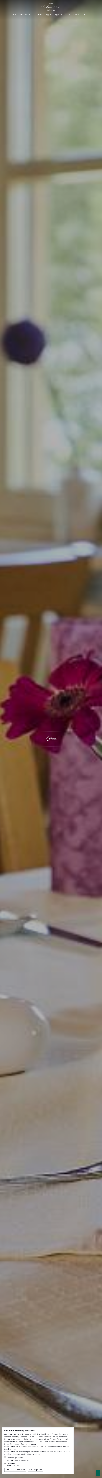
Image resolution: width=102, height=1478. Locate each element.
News (68, 14)
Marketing (10, 1463)
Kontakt (76, 14)
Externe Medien (12, 1466)
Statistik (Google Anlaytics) (17, 1460)
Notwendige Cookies (15, 1458)
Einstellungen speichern (15, 1470)
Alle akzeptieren (35, 1470)
